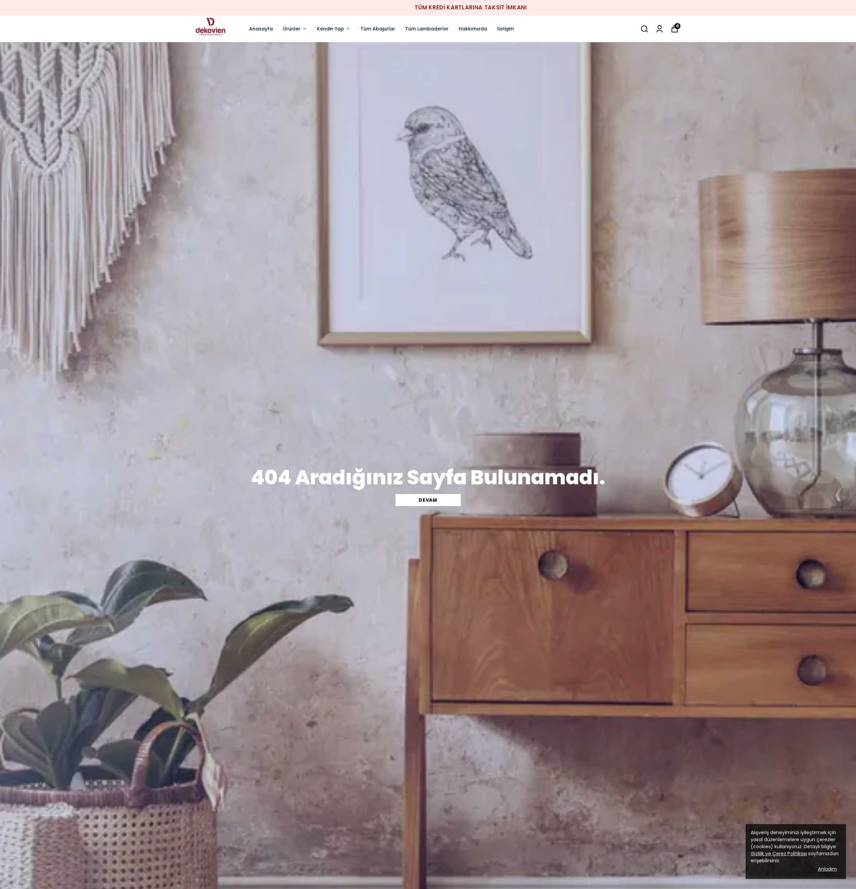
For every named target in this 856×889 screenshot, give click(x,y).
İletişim (505, 28)
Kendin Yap (330, 28)
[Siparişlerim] (659, 29)
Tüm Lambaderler (427, 28)
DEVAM (428, 500)
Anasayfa (261, 28)
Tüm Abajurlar (377, 28)
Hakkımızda (473, 28)
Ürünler (292, 28)
